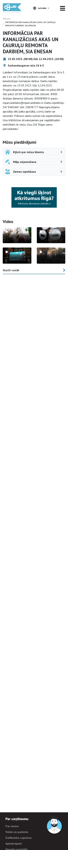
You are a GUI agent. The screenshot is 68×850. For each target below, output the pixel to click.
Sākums (7, 18)
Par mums (12, 826)
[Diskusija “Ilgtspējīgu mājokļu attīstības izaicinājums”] (17, 256)
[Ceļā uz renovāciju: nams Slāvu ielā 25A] (17, 235)
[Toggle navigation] (62, 8)
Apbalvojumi (13, 843)
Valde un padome (16, 832)
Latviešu (42, 8)
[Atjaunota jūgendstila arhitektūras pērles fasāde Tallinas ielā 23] (51, 256)
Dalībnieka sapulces (18, 837)
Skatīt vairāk (11, 270)
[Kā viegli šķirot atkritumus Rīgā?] (34, 197)
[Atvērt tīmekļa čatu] (55, 825)
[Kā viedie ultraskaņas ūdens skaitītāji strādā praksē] (51, 235)
